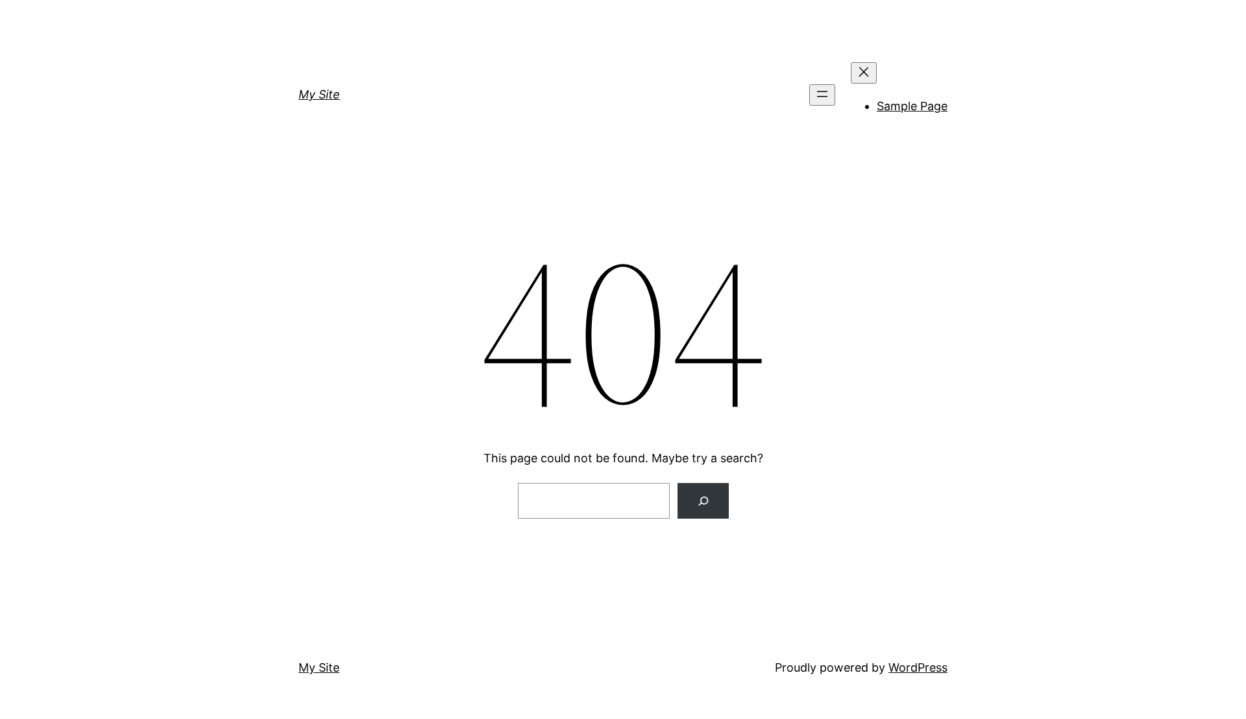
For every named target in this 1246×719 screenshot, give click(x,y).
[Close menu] (864, 73)
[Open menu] (822, 95)
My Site (319, 94)
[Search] (703, 501)
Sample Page (912, 106)
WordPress (917, 667)
